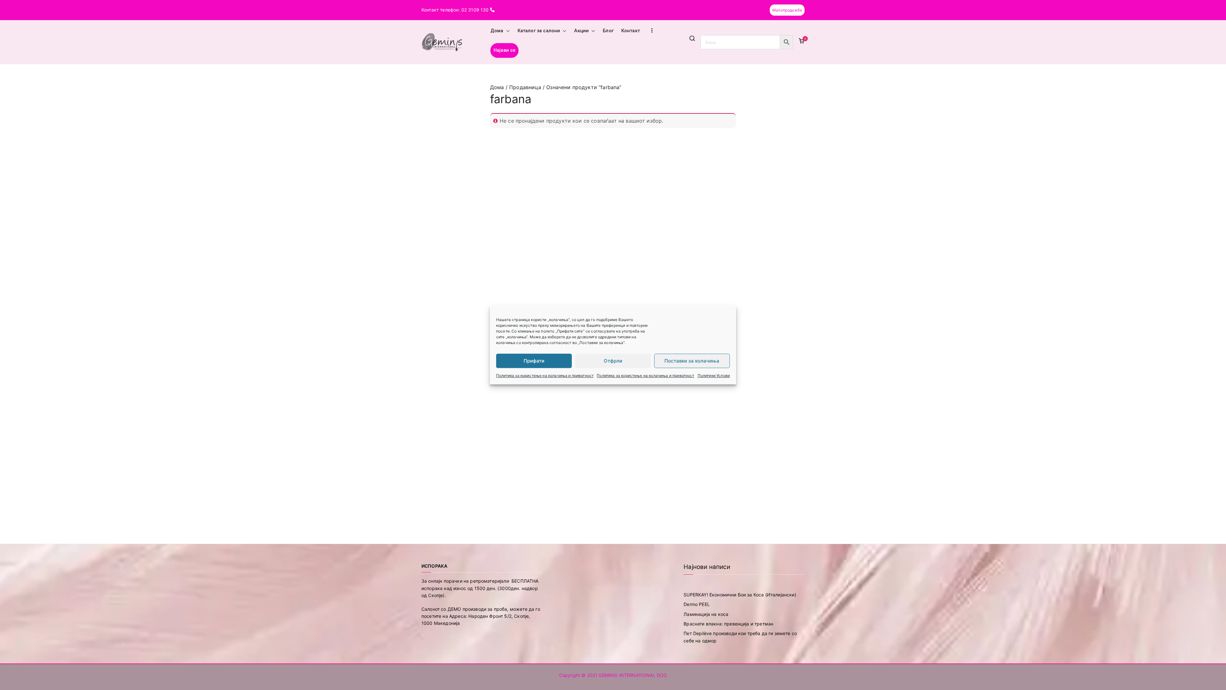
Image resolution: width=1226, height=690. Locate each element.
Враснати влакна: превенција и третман (728, 623)
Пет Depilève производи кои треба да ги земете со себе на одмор (740, 637)
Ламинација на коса (706, 614)
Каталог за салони (539, 31)
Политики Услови (714, 375)
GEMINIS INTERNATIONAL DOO (633, 675)
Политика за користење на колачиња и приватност (545, 375)
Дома (496, 31)
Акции (581, 31)
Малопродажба (787, 10)
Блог (608, 31)
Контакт (630, 31)
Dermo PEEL (697, 604)
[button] (506, 31)
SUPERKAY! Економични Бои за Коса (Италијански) (740, 594)
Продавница (525, 87)
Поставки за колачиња (691, 361)
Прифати (534, 361)
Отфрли (613, 361)
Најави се (504, 50)
